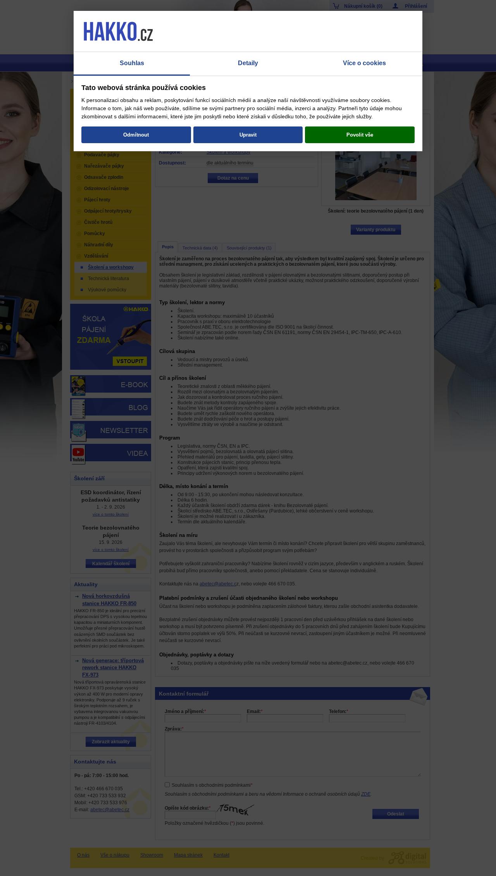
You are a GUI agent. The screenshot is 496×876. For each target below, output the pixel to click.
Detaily (248, 63)
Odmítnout (136, 135)
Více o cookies (364, 63)
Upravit (248, 135)
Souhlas (132, 63)
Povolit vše (359, 135)
